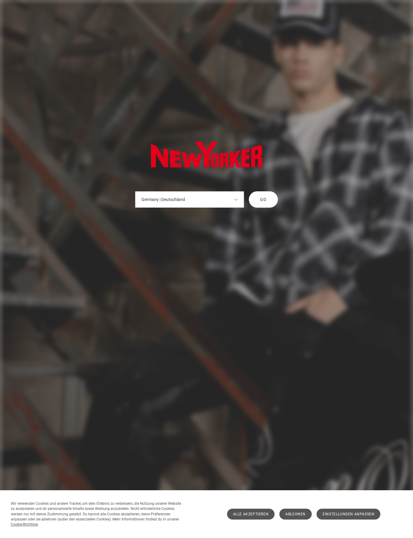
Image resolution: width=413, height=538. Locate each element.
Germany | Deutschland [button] (163, 199)
